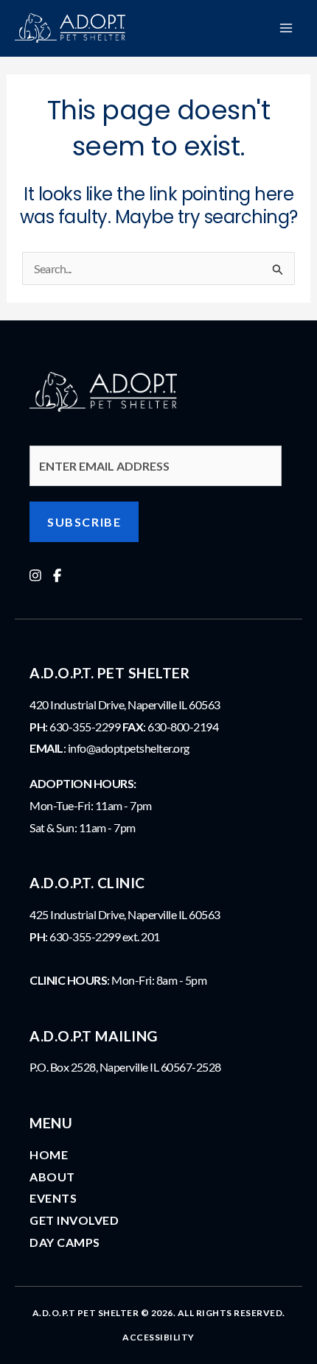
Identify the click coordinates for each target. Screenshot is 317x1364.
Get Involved (74, 1220)
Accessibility (158, 1337)
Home (48, 1154)
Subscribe (84, 522)
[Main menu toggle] (286, 28)
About (52, 1177)
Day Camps (64, 1242)
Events (53, 1198)
